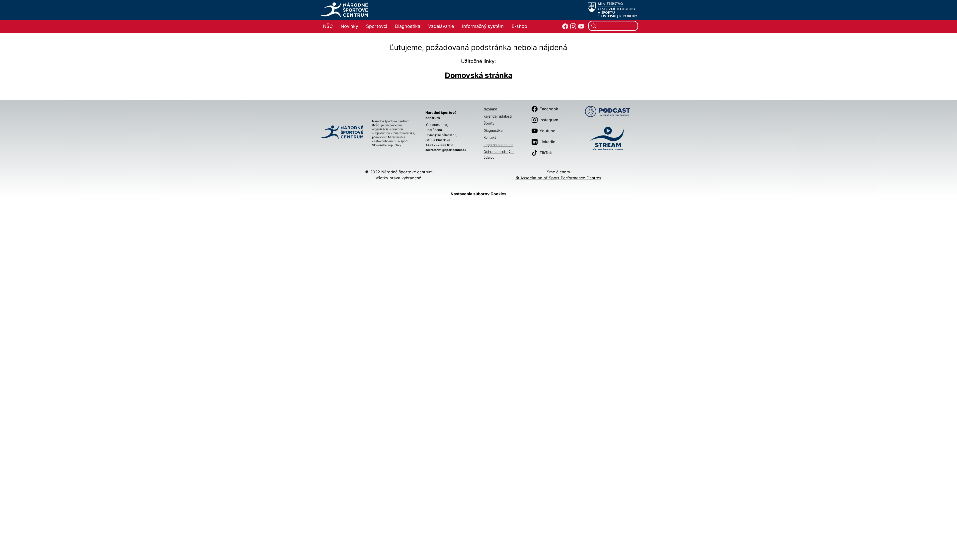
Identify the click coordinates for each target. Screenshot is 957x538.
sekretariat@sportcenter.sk (445, 150)
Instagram (549, 119)
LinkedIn (547, 141)
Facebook (549, 108)
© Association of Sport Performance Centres (558, 177)
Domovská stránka (478, 75)
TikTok (546, 152)
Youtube (547, 130)
